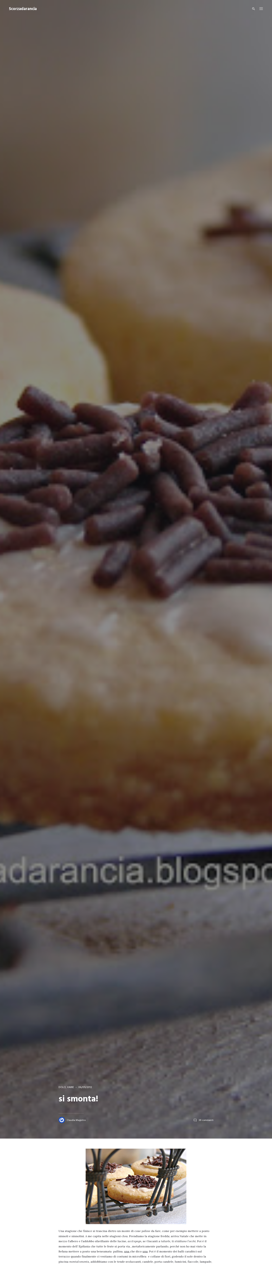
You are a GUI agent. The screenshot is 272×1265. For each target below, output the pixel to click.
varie (70, 1087)
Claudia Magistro (76, 1120)
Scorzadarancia (23, 9)
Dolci (62, 1087)
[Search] (253, 9)
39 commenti (206, 1120)
